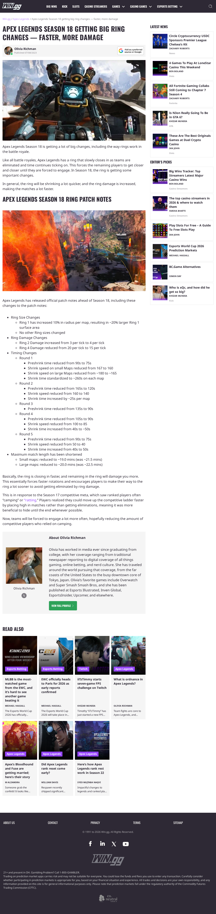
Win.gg (7, 19)
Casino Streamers (96, 6)
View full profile (61, 605)
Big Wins (51, 6)
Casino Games (138, 6)
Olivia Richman (25, 48)
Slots (76, 6)
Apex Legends (21, 19)
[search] (210, 6)
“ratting (30, 500)
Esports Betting (167, 6)
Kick (64, 6)
